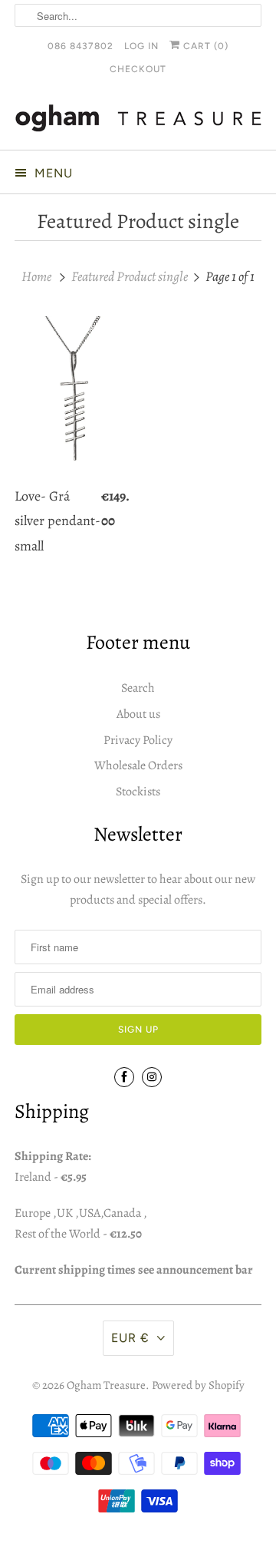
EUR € (130, 1337)
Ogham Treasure (106, 1385)
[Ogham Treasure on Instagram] (152, 1077)
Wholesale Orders (138, 765)
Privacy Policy (138, 740)
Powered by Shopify (198, 1385)
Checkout (138, 69)
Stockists (138, 791)
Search (138, 687)
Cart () (204, 46)
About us (138, 714)
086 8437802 (80, 46)
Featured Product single (138, 221)
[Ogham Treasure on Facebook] (124, 1077)
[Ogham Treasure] (138, 121)
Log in (141, 46)
